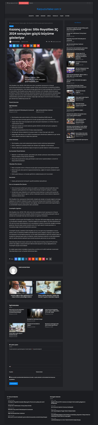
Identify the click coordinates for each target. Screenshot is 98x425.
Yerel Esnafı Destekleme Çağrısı (33, 324)
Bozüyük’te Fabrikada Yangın (34, 319)
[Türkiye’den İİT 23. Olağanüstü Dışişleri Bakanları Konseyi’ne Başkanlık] (71, 55)
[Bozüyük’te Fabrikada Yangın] (35, 313)
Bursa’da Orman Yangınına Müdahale (81, 104)
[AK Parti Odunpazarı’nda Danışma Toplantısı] (71, 70)
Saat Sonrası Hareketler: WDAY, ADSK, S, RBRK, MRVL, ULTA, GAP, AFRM (52, 311)
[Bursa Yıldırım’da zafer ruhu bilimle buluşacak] (71, 135)
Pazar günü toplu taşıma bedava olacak (15, 334)
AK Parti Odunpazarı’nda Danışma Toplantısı (82, 69)
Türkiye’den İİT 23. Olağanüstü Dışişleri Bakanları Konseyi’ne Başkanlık (81, 56)
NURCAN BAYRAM (16, 41)
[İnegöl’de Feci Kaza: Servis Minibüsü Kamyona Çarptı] (71, 121)
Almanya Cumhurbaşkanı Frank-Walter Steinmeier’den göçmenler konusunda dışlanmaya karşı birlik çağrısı (77, 128)
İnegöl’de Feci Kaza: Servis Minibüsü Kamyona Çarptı (81, 121)
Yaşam (61, 15)
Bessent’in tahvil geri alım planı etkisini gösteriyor (52, 324)
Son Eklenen (78, 22)
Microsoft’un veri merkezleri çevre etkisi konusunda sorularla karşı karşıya (16, 311)
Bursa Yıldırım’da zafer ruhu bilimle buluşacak (81, 133)
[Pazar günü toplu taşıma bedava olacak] (17, 327)
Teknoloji (55, 15)
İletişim (67, 15)
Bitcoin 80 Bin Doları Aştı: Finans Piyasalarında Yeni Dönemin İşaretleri (76, 86)
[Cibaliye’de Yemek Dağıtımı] (71, 93)
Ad (10, 366)
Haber (37, 15)
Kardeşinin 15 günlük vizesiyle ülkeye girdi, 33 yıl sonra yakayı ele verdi (77, 28)
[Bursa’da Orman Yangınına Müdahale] (71, 105)
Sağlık (49, 15)
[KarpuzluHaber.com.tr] (49, 9)
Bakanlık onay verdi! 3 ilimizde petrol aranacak (39, 3)
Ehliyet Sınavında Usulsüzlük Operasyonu (77, 139)
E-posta (11, 371)
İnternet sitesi (39, 371)
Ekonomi (43, 15)
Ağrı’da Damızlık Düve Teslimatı (44, 110)
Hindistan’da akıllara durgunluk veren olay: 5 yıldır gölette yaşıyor (76, 114)
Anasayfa (31, 15)
